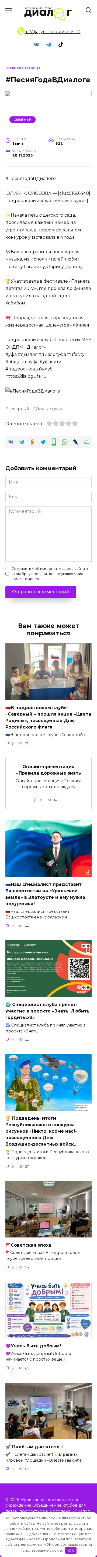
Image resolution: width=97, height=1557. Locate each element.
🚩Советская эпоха (28, 1244)
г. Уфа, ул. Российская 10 (53, 31)
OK (71, 1550)
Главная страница (23, 68)
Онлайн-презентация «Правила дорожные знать (48, 770)
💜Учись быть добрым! (33, 1345)
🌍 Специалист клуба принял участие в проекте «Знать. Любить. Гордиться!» (48, 1011)
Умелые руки (48, 408)
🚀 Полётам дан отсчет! (34, 1446)
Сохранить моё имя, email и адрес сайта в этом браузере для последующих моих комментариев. (50, 574)
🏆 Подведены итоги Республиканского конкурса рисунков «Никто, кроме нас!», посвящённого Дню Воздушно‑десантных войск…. (41, 1131)
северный (18, 408)
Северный (23, 120)
